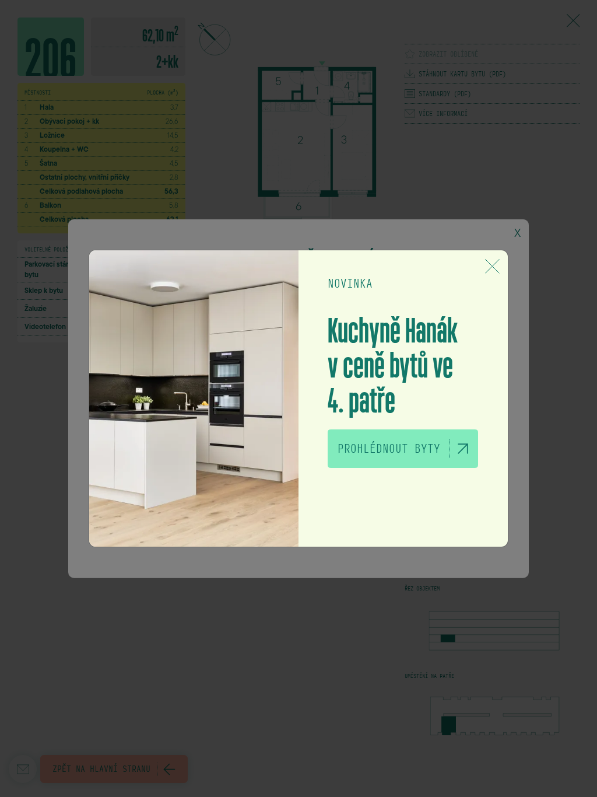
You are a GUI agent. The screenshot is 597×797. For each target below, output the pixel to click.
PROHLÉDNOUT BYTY (389, 449)
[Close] (492, 266)
